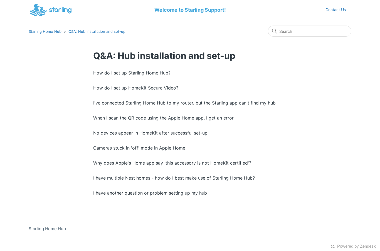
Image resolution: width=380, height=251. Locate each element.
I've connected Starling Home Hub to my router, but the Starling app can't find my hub (184, 103)
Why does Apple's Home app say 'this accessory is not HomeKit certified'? (172, 163)
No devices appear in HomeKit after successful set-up (150, 133)
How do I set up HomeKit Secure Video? (135, 88)
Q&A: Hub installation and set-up (96, 31)
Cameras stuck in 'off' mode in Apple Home (139, 148)
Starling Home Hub (45, 31)
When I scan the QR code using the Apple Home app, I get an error (163, 118)
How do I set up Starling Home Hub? (132, 73)
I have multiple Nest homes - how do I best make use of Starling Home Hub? (174, 178)
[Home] (51, 10)
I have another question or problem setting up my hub (150, 193)
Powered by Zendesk (356, 246)
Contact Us (335, 9)
